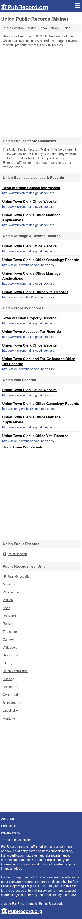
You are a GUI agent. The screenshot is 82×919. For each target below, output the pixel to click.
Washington (11, 592)
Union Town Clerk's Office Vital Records (35, 291)
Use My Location (19, 576)
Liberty (7, 663)
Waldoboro (10, 647)
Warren (8, 600)
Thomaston (11, 631)
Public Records (13, 28)
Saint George (12, 702)
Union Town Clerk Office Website (29, 201)
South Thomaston (15, 671)
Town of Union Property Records (29, 317)
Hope (6, 608)
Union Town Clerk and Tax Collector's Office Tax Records (38, 361)
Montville (9, 718)
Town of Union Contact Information (31, 187)
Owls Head (10, 694)
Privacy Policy (10, 832)
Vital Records (17, 554)
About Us (7, 818)
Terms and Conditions (16, 839)
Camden (9, 639)
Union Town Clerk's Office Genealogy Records (40, 259)
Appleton (9, 584)
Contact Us (8, 825)
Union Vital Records (28, 447)
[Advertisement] (41, 90)
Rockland (9, 615)
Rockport (9, 623)
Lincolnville (10, 710)
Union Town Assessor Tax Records (31, 331)
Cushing (8, 679)
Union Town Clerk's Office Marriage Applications (31, 217)
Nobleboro (10, 686)
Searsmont (10, 655)
